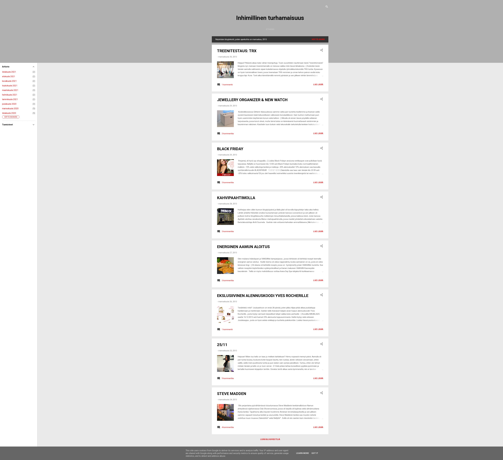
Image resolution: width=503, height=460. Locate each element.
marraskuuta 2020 (10, 108)
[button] (321, 51)
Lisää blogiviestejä (270, 439)
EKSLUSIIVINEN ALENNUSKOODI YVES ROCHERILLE (262, 295)
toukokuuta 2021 (9, 85)
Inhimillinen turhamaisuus (270, 17)
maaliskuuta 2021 (10, 90)
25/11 (222, 344)
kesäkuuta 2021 (9, 81)
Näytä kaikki (318, 39)
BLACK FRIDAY (230, 149)
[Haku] (326, 7)
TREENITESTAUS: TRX (236, 51)
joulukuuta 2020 (9, 104)
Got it (314, 453)
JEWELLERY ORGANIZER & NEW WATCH (252, 99)
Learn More (302, 453)
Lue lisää (318, 84)
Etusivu (270, 29)
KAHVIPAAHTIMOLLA (236, 197)
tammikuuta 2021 (10, 99)
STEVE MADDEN (231, 393)
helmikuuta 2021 (9, 95)
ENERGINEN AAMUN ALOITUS (243, 246)
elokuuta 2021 (8, 76)
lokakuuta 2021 (9, 72)
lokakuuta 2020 (9, 113)
